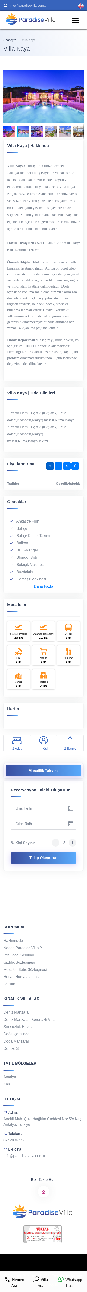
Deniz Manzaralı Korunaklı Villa (29, 1020)
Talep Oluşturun (43, 858)
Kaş (6, 1084)
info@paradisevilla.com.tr (28, 5)
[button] (79, 73)
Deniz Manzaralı (16, 1012)
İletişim (9, 984)
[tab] (50, 466)
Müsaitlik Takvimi (43, 771)
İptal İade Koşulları (18, 955)
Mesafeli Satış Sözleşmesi (25, 970)
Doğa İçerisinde (16, 1034)
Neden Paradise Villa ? (22, 948)
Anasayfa (9, 40)
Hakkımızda (13, 941)
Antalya (9, 1077)
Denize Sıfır (13, 1048)
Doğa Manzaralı (16, 1041)
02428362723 (14, 1140)
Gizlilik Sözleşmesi (19, 962)
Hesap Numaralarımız (21, 977)
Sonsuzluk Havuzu (19, 1027)
